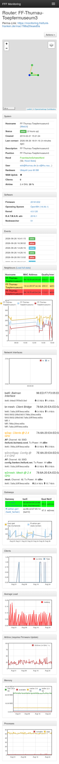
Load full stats (23, 267)
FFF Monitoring (11, 4)
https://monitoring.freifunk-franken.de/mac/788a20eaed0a (25, 24)
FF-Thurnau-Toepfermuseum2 (14, 286)
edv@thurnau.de (28, 165)
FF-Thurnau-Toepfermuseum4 (14, 292)
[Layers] (51, 45)
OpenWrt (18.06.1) (40, 206)
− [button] (7, 48)
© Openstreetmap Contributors (44, 109)
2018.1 (34, 216)
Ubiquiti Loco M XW (29, 170)
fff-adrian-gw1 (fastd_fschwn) (13, 510)
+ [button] (7, 44)
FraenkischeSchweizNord (32, 157)
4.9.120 (34, 211)
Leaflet (29, 109)
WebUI (24, 126)
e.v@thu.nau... (44, 165)
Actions (50, 34)
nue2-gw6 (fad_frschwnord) (14, 504)
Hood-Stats (30, 160)
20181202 (35, 201)
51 (32, 220)
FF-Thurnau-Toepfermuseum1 (14, 279)
